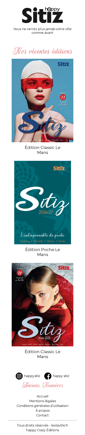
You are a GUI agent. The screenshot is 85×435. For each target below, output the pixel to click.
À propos (43, 410)
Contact (42, 415)
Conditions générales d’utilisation (42, 406)
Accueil (42, 396)
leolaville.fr (59, 425)
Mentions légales (42, 401)
